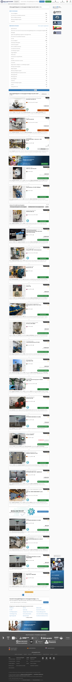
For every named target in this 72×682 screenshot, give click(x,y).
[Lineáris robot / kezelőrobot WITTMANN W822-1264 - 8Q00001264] (17, 476)
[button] (70, 1)
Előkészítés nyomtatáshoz (37, 654)
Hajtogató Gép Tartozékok (28, 611)
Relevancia (44, 94)
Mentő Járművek (26, 615)
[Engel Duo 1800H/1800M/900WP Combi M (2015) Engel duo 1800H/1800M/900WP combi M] (17, 495)
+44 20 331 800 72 (14, 648)
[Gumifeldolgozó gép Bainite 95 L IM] (17, 272)
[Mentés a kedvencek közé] (48, 139)
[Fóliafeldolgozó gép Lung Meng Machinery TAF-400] (17, 347)
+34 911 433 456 (14, 649)
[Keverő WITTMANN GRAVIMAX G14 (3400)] (17, 525)
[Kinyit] (29, 115)
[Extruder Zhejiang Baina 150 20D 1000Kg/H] (17, 192)
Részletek (43, 149)
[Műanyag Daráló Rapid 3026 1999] (17, 365)
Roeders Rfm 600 (46, 654)
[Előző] (10, 103)
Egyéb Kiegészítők (12, 615)
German (24, 607)
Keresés (42, 1)
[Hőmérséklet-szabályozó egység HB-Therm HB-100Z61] (17, 328)
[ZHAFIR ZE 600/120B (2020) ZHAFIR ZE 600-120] (17, 216)
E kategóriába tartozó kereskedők (28, 90)
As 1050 (10, 609)
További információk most (43, 511)
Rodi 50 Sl (29, 654)
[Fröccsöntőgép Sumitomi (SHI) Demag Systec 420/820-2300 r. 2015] (17, 384)
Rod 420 (56, 654)
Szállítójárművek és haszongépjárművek (36, 206)
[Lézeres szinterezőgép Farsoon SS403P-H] (17, 439)
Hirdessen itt (57, 555)
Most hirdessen (45, 163)
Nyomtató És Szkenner (40, 609)
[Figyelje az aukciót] (48, 99)
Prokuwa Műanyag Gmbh (41, 611)
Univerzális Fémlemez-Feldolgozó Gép (43, 613)
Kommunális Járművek (27, 613)
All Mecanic (11, 607)
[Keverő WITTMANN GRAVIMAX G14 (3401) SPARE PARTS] (17, 561)
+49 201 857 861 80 (50, 648)
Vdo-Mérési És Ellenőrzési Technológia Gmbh (44, 615)
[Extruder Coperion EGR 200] (17, 124)
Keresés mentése (29, 592)
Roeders (51, 654)
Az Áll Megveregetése (13, 611)
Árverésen (43, 110)
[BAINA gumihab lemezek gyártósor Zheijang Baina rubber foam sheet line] (17, 309)
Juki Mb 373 (48, 206)
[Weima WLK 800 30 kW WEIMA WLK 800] (17, 403)
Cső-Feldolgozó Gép (13, 613)
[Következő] (24, 103)
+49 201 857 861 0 (32, 648)
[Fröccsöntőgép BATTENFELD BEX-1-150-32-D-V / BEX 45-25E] (17, 144)
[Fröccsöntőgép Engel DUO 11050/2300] (17, 579)
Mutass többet (29, 617)
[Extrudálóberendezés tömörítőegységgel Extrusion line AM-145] (17, 104)
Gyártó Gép (25, 609)
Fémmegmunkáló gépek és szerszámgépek (18, 206)
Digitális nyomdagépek (18, 654)
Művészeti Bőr (38, 607)
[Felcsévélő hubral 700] (17, 291)
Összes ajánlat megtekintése (43, 25)
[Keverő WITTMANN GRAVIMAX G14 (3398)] (17, 421)
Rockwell (25, 654)
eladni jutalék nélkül (57, 582)
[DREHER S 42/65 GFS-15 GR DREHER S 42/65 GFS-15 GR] (17, 458)
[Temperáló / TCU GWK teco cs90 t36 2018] (17, 173)
